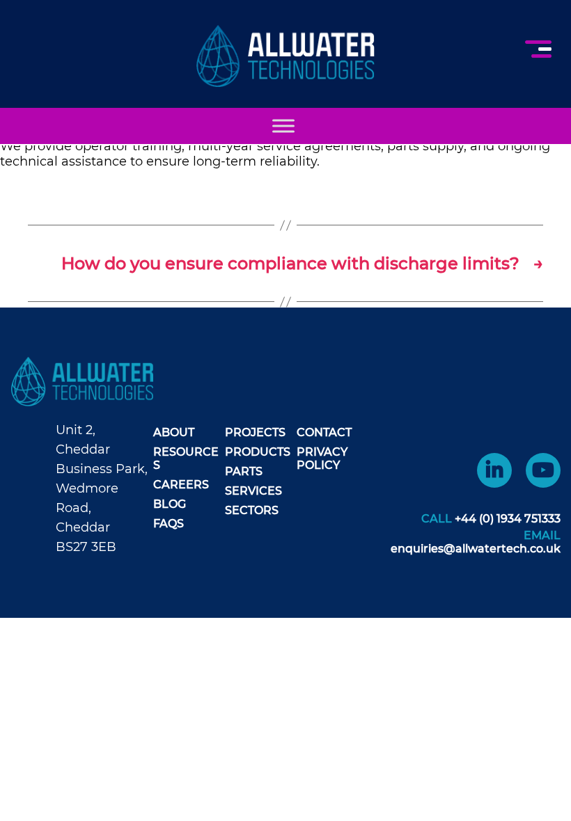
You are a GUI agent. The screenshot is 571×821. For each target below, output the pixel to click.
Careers (181, 484)
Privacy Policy (322, 458)
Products (257, 452)
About (173, 432)
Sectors (252, 510)
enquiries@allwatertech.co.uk (476, 548)
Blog (169, 504)
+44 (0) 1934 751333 (508, 518)
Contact (324, 432)
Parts (244, 471)
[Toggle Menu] (283, 126)
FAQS (168, 523)
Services (253, 490)
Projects (255, 432)
